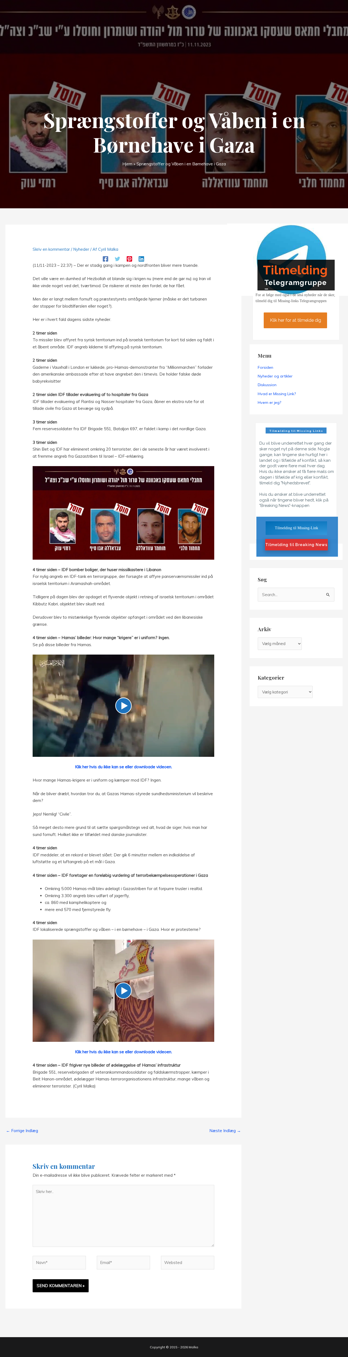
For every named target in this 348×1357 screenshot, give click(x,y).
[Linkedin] (141, 258)
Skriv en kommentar (51, 249)
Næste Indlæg (225, 1130)
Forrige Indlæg (22, 1130)
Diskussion (267, 384)
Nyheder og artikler (275, 376)
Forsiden (265, 367)
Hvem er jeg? (269, 402)
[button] (123, 705)
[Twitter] (117, 258)
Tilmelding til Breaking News (296, 545)
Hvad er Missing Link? (277, 393)
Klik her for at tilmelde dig (295, 320)
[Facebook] (105, 258)
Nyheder (81, 249)
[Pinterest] (129, 258)
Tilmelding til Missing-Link (296, 528)
